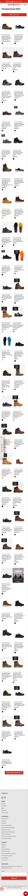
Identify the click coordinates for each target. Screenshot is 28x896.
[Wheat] (3, 218)
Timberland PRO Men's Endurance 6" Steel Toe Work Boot (7, 645)
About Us (3, 823)
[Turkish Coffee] (15, 389)
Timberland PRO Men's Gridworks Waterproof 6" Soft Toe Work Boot (7, 37)
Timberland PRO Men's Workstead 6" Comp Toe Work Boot (18, 153)
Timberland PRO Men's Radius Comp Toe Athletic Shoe (19, 704)
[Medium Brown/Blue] (15, 187)
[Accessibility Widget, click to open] (1, 889)
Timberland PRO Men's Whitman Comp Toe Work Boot (17, 66)
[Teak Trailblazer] (3, 131)
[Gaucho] (15, 739)
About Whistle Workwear (8, 827)
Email (3, 871)
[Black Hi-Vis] (3, 302)
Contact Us (4, 860)
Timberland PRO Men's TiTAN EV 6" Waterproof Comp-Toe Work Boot (7, 212)
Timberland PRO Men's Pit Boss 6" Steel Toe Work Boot (19, 734)
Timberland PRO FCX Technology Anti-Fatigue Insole (18, 240)
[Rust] (15, 218)
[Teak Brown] (3, 563)
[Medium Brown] (3, 70)
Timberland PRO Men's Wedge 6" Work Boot (18, 472)
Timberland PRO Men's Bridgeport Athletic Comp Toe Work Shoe (19, 181)
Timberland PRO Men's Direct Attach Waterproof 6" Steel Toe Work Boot (7, 325)
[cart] (26, 4)
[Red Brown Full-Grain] (2, 43)
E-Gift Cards (4, 812)
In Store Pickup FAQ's (6, 855)
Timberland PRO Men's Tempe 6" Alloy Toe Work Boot (7, 616)
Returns (3, 847)
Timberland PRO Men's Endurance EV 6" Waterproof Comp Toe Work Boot (19, 617)
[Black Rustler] (15, 100)
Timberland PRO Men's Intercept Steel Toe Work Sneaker (6, 153)
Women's (3, 810)
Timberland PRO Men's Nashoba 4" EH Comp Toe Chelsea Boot (6, 500)
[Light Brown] (3, 621)
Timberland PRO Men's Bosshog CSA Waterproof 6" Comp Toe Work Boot (19, 558)
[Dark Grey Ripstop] (3, 159)
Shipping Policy (22, 886)
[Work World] (14, 5)
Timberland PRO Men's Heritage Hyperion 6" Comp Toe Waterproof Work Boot (6, 706)
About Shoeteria (5, 829)
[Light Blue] (3, 360)
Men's (2, 808)
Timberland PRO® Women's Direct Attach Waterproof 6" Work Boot (7, 472)
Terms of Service (5, 834)
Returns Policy (10, 887)
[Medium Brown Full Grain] (3, 190)
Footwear (4, 806)
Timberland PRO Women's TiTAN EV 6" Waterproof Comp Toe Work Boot (17, 501)
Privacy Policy (17, 887)
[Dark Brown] (14, 72)
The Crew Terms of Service (8, 836)
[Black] (15, 43)
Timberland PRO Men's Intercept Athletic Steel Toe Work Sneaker (6, 269)
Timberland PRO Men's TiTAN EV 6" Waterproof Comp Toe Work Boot (19, 94)
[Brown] (15, 303)
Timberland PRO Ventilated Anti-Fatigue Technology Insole (7, 354)
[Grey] (14, 331)
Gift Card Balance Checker (8, 853)
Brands (3, 803)
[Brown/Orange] (15, 564)
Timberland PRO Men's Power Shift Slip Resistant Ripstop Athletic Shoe (19, 355)
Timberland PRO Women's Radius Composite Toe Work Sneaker (18, 37)
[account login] (24, 4)
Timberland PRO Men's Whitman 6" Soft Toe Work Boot (7, 65)
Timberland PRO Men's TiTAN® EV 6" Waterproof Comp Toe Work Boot (6, 557)
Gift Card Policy (5, 851)
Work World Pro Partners (7, 832)
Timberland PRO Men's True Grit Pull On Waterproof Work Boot (19, 383)
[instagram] (2, 798)
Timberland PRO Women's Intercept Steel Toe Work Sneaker (19, 125)
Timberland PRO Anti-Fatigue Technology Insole (19, 268)
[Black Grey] (15, 623)
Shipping (3, 845)
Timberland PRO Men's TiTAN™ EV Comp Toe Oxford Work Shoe (6, 125)
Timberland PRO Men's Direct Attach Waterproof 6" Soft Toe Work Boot (18, 414)
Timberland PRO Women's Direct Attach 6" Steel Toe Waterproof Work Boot (18, 676)
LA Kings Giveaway (6, 838)
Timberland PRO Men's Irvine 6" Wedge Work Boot (19, 529)
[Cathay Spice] (15, 535)
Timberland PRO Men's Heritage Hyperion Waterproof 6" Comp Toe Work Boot (6, 385)
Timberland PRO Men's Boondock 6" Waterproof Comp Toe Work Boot (19, 297)
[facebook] (5, 798)
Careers (3, 821)
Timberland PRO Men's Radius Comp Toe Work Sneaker (7, 297)
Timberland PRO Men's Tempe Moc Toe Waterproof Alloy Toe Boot (19, 212)
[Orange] (15, 273)
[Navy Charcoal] (3, 535)
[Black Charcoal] (3, 102)
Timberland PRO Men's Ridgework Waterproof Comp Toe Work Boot (6, 240)
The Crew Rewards (6, 825)
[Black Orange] (14, 245)
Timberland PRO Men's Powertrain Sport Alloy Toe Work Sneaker (6, 414)
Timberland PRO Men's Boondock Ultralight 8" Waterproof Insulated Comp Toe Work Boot (7, 183)
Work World (7, 886)
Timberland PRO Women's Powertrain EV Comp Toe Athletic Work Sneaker (7, 587)
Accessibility (4, 858)
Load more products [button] (14, 773)
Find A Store (4, 819)
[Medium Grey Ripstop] (15, 131)
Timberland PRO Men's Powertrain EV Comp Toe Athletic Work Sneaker (18, 325)
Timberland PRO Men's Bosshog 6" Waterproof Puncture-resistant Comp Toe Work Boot (7, 95)
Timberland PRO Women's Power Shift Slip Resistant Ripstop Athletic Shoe (19, 646)
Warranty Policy (5, 849)
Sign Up (14, 878)
